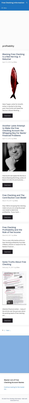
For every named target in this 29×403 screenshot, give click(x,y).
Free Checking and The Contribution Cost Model (14, 196)
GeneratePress (14, 400)
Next (8, 330)
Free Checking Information (13, 3)
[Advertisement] (14, 26)
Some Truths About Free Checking (14, 263)
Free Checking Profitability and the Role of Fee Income (12, 230)
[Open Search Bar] (27, 2)
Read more (7, 115)
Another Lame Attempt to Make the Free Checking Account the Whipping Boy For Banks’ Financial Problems (14, 130)
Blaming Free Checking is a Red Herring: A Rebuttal (13, 56)
